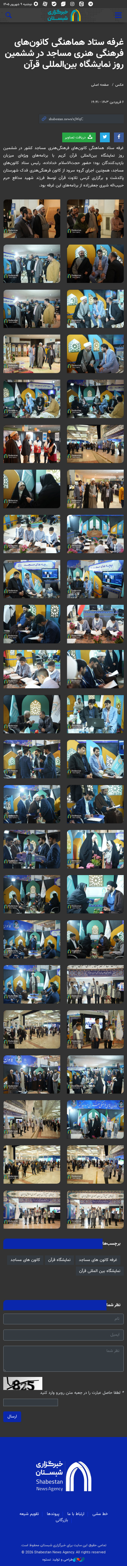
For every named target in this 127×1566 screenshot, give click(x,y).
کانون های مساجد (25, 1260)
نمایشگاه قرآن (59, 1260)
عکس (119, 85)
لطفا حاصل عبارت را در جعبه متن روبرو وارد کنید (82, 1393)
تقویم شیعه (29, 1514)
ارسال (12, 1416)
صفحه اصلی (100, 85)
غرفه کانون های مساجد (98, 1260)
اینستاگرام (72, 5)
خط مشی (100, 1514)
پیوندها (53, 1514)
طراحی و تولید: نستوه (57, 1559)
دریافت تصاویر (76, 137)
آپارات (45, 5)
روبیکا (36, 5)
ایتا (81, 5)
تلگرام (90, 5)
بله (54, 5)
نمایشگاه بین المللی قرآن (99, 1271)
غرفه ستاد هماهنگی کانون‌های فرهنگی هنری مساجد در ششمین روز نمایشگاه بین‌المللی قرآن (64, 53)
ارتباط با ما (75, 1514)
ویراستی (63, 5)
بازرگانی (62, 1520)
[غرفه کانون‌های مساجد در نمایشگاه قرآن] (95, 218)
